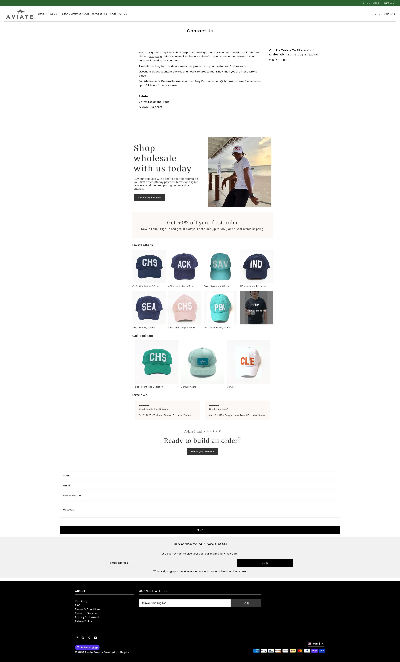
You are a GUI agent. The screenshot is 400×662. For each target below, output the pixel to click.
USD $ (376, 3)
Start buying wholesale (149, 197)
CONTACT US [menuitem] (118, 13)
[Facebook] (77, 638)
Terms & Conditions (87, 609)
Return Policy (83, 621)
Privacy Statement (87, 617)
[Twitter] (89, 638)
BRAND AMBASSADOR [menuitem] (75, 13)
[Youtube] (95, 638)
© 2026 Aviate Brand (88, 652)
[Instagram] (83, 638)
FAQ (77, 605)
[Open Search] (363, 3)
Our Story (81, 601)
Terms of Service (86, 613)
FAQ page (155, 56)
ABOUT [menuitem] (54, 13)
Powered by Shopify (116, 652)
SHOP (41, 13)
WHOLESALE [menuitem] (99, 13)
